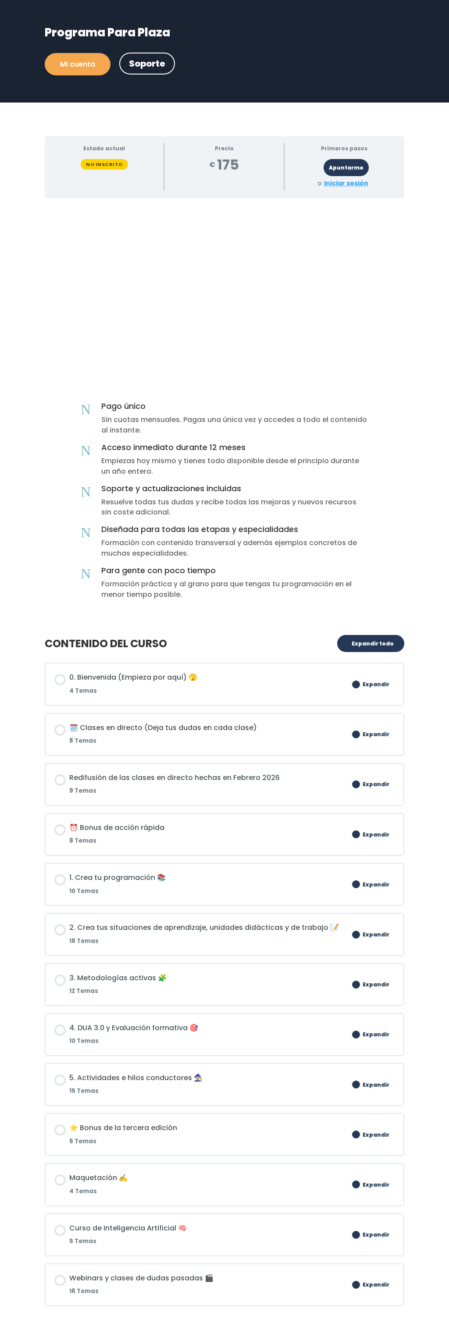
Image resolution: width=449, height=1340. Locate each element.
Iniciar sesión (346, 183)
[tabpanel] (224, 413)
